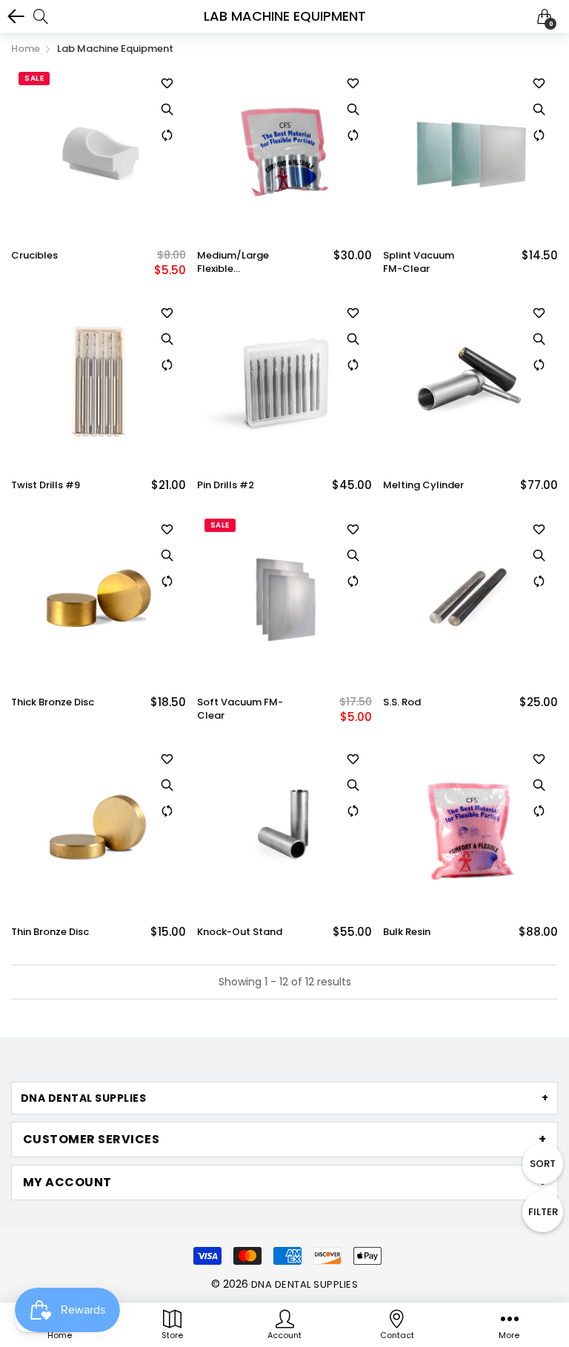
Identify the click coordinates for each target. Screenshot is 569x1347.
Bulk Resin (406, 932)
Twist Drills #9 (45, 485)
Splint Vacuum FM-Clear (418, 262)
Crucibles (34, 255)
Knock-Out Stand (239, 932)
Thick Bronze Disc (52, 702)
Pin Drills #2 (225, 485)
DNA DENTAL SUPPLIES (304, 1284)
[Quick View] (167, 109)
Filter (543, 1212)
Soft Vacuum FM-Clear (240, 709)
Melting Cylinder (423, 485)
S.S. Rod (402, 702)
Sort (543, 1164)
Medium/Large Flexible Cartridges (233, 262)
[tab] (284, 1098)
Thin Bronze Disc (50, 932)
